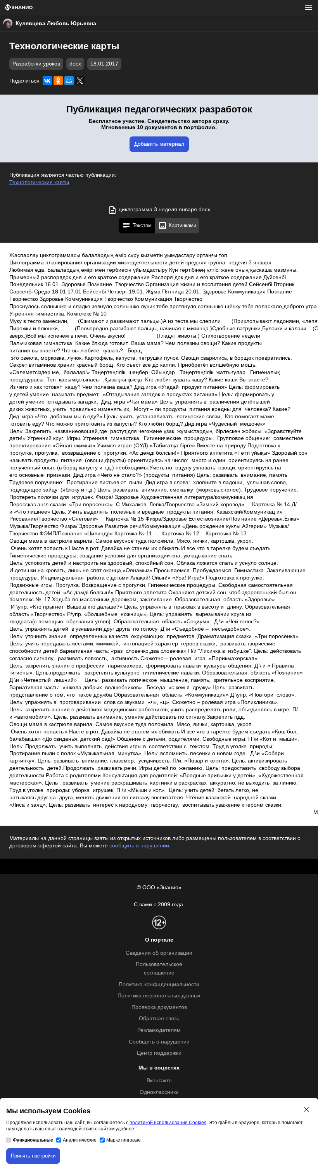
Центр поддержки (159, 1053)
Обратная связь (159, 1018)
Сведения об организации (159, 953)
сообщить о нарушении (139, 846)
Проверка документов (159, 1007)
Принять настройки (33, 1156)
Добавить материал (159, 144)
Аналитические (80, 1140)
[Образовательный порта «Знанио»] (19, 8)
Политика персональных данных (159, 996)
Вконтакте (159, 1080)
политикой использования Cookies (168, 1122)
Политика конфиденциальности (159, 984)
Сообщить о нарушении (159, 1042)
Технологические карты (39, 182)
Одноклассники (159, 1092)
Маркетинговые (123, 1140)
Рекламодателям (159, 1030)
